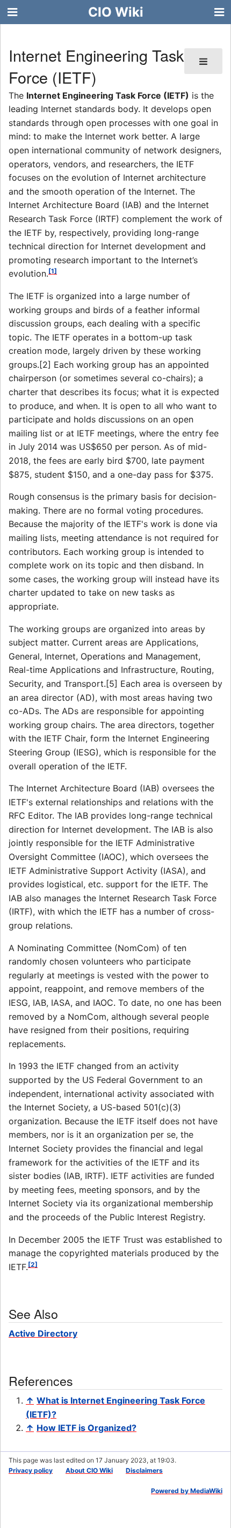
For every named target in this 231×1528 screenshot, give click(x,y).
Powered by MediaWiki (186, 1491)
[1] (52, 271)
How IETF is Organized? (86, 1427)
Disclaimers (144, 1470)
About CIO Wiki (89, 1470)
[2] (33, 1264)
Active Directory (43, 1333)
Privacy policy (31, 1470)
